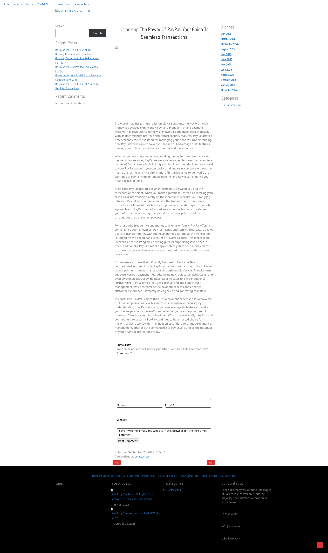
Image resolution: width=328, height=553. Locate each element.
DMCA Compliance (189, 475)
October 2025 (228, 39)
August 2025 (228, 49)
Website (122, 420)
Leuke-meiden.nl (81, 4)
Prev (116, 462)
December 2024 (229, 90)
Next (211, 462)
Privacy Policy (148, 475)
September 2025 (230, 44)
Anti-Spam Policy (228, 475)
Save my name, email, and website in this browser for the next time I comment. (163, 433)
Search (59, 26)
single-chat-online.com (23, 4)
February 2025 (228, 80)
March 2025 (227, 75)
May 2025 (226, 64)
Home (6, 4)
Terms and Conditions (102, 475)
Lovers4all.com (63, 4)
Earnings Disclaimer (167, 475)
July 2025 (226, 54)
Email (169, 405)
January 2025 (228, 85)
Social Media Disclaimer (127, 475)
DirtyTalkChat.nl (45, 4)
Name (122, 405)
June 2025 (226, 59)
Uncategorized (142, 456)
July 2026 (226, 34)
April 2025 (226, 69)
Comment (124, 353)
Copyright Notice (209, 475)
